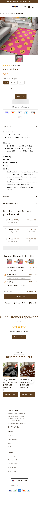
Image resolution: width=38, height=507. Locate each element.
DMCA (10, 447)
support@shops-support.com (17, 423)
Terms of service (13, 460)
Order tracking (12, 439)
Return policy (12, 467)
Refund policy (12, 471)
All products (9, 13)
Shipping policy (12, 463)
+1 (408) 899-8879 (13, 421)
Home (2, 13)
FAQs (9, 443)
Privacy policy (12, 456)
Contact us (11, 436)
